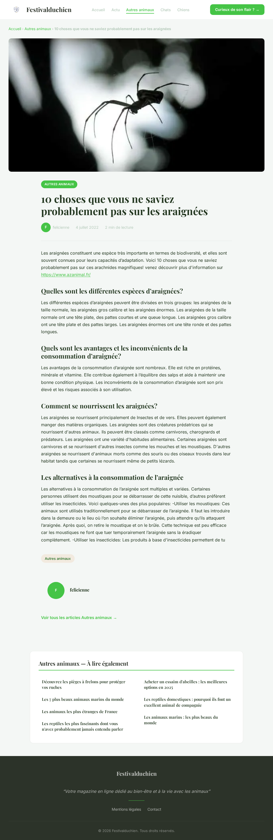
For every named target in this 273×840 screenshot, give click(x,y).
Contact (154, 809)
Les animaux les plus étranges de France (80, 711)
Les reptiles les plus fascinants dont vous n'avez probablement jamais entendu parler (82, 726)
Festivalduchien (48, 9)
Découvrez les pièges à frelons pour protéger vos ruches (83, 684)
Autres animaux (140, 9)
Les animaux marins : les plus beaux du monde (181, 719)
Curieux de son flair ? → (237, 9)
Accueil (98, 9)
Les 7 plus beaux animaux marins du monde (83, 699)
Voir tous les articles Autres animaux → (79, 617)
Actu (115, 9)
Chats (165, 9)
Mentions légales (126, 809)
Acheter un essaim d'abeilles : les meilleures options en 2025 (185, 684)
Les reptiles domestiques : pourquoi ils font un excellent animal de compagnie (187, 702)
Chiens (183, 9)
